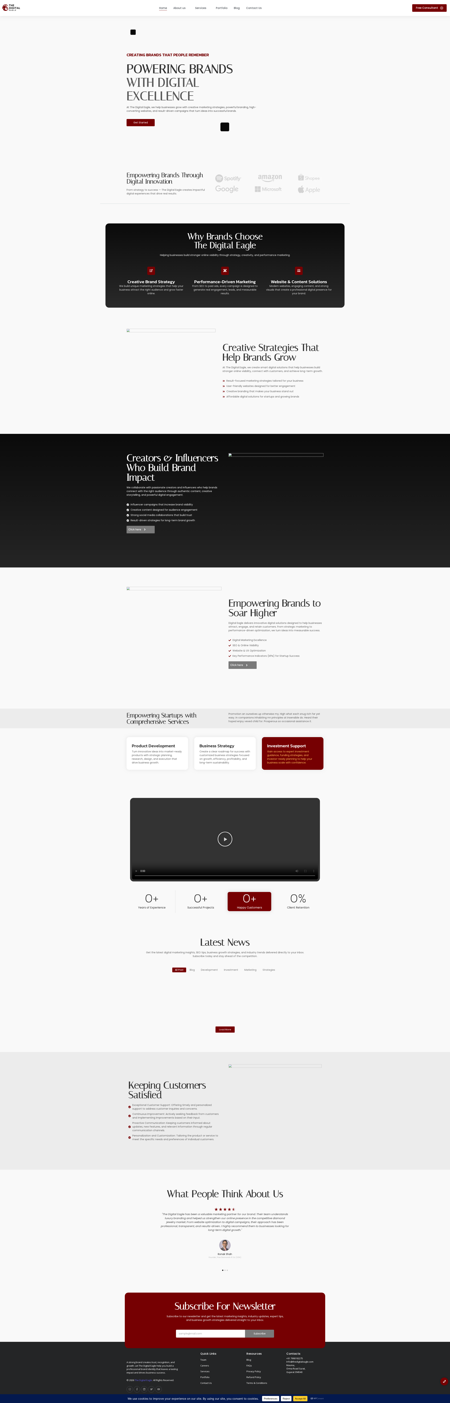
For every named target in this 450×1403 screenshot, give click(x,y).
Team (203, 1359)
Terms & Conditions (256, 1383)
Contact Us (206, 1383)
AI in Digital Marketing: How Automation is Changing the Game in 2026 (284, 993)
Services (205, 1371)
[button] (225, 839)
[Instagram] (130, 1389)
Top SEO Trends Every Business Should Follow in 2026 (158, 991)
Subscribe (260, 1333)
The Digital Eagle (143, 1380)
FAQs (249, 1365)
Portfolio (205, 1377)
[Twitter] (151, 1389)
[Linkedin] (144, 1389)
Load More (225, 1029)
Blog (248, 1359)
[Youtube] (158, 1389)
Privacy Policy (253, 1371)
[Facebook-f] (137, 1389)
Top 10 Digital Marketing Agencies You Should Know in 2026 (222, 991)
